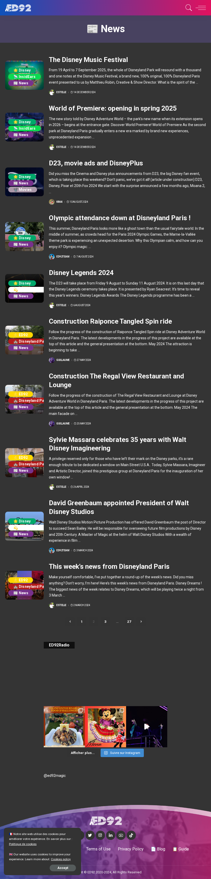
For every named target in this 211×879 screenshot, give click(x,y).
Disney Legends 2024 (81, 273)
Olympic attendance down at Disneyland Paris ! (119, 218)
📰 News (20, 83)
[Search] (187, 7)
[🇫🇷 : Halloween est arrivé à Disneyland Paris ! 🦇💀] (105, 726)
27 (129, 622)
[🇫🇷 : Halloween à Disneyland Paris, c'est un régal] (64, 726)
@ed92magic (55, 775)
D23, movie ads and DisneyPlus (96, 163)
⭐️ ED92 (20, 335)
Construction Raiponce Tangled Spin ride (110, 321)
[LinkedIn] (110, 835)
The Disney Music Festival (88, 60)
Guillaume (63, 360)
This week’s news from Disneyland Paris (109, 566)
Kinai (59, 202)
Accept (62, 868)
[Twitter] (90, 835)
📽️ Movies (22, 190)
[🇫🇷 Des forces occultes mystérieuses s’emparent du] (146, 726)
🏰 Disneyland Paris (31, 341)
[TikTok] (131, 835)
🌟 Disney (22, 70)
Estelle (61, 92)
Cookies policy (61, 859)
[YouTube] (121, 835)
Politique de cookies (23, 844)
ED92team (62, 256)
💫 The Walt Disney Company (39, 290)
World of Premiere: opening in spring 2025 (113, 108)
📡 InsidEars (24, 77)
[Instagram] (100, 835)
